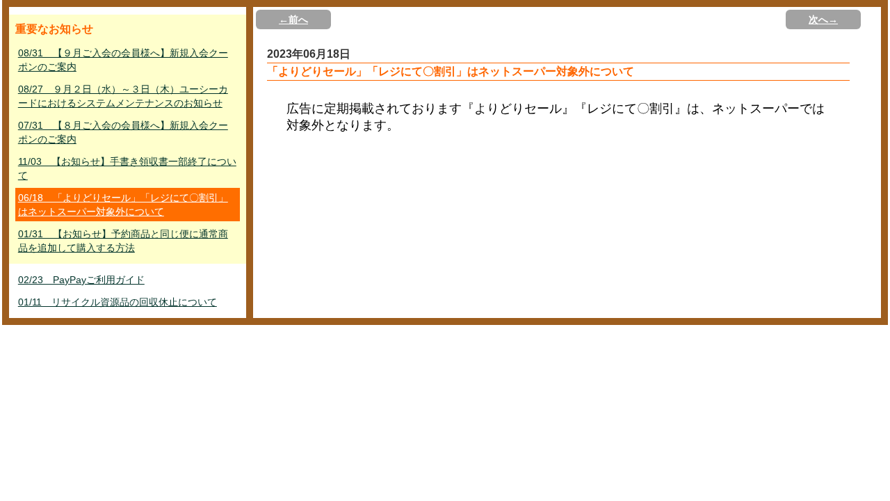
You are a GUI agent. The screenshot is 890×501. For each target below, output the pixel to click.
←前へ (293, 19)
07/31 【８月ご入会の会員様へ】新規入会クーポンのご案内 (123, 132)
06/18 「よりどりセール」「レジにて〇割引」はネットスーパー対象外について (123, 204)
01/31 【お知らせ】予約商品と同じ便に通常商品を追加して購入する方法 (123, 240)
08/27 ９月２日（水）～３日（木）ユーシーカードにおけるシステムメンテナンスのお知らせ (123, 96)
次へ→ (823, 19)
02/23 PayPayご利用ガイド (81, 279)
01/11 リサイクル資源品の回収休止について (117, 302)
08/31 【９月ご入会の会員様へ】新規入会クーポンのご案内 (123, 59)
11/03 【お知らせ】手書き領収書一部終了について (127, 168)
